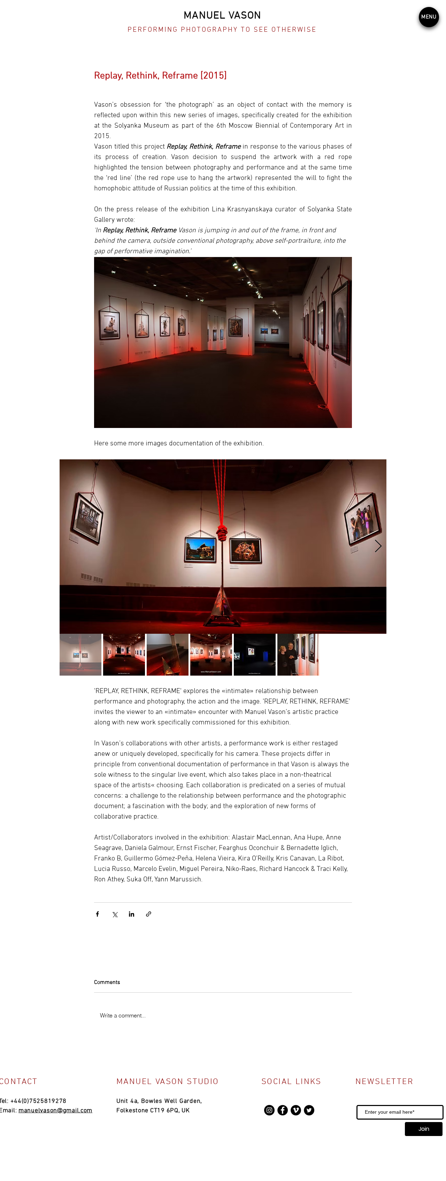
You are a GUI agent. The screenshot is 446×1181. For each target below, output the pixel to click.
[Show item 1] (80, 655)
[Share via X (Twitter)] (114, 914)
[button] (429, 17)
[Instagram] (269, 1110)
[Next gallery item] (378, 547)
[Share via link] (148, 914)
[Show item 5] (255, 655)
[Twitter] (309, 1110)
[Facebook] (282, 1110)
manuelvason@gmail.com (55, 1110)
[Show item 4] (211, 655)
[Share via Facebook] (97, 914)
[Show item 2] (124, 655)
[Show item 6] (298, 655)
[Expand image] (223, 546)
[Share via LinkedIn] (131, 914)
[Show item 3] (168, 655)
